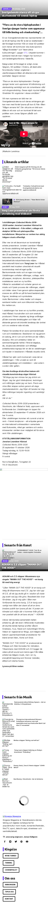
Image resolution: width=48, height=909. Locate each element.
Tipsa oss (9, 892)
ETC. (26, 53)
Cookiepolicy (11, 870)
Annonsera (10, 885)
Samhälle (7, 9)
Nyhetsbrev (10, 856)
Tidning (8, 863)
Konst (5, 207)
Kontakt (9, 899)
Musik (5, 561)
